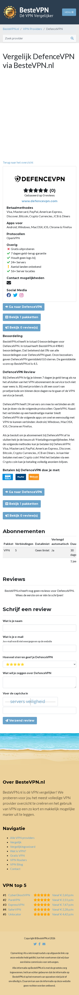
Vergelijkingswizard (22, 846)
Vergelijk (15, 842)
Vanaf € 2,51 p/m (62, 900)
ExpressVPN (16, 904)
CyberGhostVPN (19, 895)
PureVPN (14, 900)
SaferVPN (14, 909)
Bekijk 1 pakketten (23, 317)
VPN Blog (16, 864)
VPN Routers (18, 860)
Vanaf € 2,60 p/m (62, 895)
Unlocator (14, 914)
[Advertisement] (39, 118)
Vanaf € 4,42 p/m (62, 914)
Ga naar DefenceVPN (25, 307)
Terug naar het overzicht (18, 162)
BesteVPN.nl (11, 28)
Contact (15, 868)
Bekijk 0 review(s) (23, 327)
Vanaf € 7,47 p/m (62, 904)
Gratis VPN (17, 855)
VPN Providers (32, 28)
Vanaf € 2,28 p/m (62, 909)
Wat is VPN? (18, 851)
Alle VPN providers (22, 837)
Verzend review (21, 720)
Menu (68, 12)
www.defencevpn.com (40, 201)
